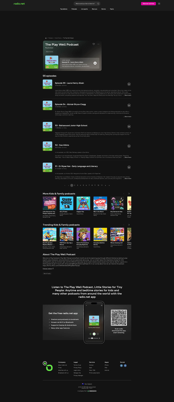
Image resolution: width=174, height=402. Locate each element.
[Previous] (124, 193)
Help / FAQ (92, 370)
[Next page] (105, 185)
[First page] (64, 185)
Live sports (84, 9)
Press (60, 367)
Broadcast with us (63, 373)
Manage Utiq (77, 373)
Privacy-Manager (78, 375)
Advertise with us (63, 370)
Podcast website (47, 268)
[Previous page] (68, 185)
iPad (106, 367)
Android (107, 370)
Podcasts (74, 9)
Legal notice (77, 370)
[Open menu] (159, 4)
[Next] (129, 193)
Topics (112, 9)
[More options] (98, 44)
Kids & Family (49, 51)
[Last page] (109, 185)
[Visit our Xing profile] (125, 366)
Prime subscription (94, 373)
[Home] (46, 38)
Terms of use (77, 365)
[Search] (98, 4)
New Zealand (88, 384)
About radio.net (62, 365)
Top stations (63, 9)
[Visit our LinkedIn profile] (121, 366)
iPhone (106, 365)
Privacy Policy (77, 367)
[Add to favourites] (93, 44)
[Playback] (95, 63)
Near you (94, 9)
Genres (104, 9)
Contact (91, 365)
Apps (90, 367)
